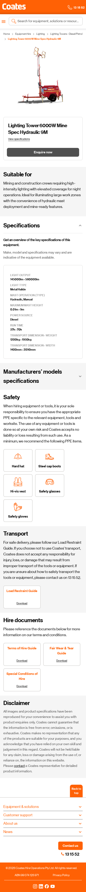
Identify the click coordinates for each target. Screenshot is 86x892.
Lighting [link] (40, 33)
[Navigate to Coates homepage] (14, 7)
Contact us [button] (70, 846)
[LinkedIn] (41, 886)
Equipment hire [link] (23, 33)
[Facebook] (47, 886)
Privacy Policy (61, 875)
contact (19, 766)
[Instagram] (35, 886)
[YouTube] (53, 886)
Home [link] (6, 33)
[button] (14, 6)
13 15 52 (72, 854)
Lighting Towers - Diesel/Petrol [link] (66, 33)
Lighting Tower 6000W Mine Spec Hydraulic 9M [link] (34, 38)
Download (21, 603)
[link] (62, 854)
